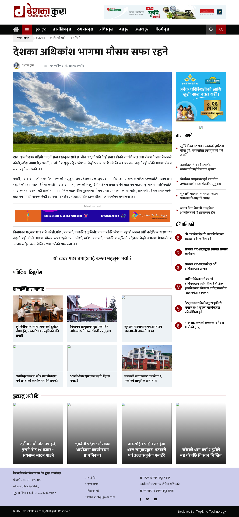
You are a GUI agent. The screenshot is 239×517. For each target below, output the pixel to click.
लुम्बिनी (76, 38)
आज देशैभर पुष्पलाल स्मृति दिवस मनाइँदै (90, 379)
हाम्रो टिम (91, 477)
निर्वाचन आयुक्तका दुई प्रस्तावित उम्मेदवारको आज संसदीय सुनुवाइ (90, 329)
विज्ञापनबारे (93, 490)
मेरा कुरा (124, 29)
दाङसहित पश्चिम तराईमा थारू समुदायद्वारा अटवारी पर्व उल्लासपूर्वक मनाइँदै (146, 450)
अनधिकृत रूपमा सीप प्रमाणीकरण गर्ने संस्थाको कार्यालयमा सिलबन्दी (37, 379)
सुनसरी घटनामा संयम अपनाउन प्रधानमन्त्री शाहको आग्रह (143, 329)
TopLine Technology (211, 512)
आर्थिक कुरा (106, 29)
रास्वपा (41, 38)
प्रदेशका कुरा (142, 29)
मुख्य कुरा (40, 29)
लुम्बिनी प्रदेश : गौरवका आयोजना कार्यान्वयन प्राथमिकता (92, 450)
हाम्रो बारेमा (92, 484)
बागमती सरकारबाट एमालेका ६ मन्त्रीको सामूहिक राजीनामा (143, 379)
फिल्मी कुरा (162, 29)
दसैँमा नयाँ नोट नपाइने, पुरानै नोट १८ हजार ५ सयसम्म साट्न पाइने (38, 450)
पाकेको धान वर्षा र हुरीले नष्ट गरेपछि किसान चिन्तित (201, 452)
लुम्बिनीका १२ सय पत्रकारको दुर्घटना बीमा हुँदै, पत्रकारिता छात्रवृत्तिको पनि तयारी (37, 331)
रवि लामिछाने (58, 38)
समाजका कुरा (85, 29)
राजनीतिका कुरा (62, 29)
